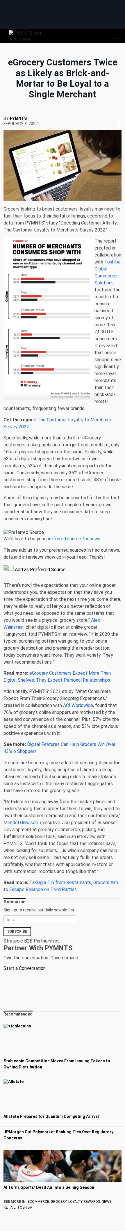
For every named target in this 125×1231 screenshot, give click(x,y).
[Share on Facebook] (115, 116)
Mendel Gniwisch (20, 822)
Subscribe (17, 931)
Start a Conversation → (27, 968)
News (106, 1202)
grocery (59, 1202)
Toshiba (24, 1207)
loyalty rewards (84, 1202)
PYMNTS (18, 118)
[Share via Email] (121, 116)
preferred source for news (73, 538)
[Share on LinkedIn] (119, 116)
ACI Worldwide (78, 705)
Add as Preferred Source (40, 569)
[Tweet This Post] (117, 116)
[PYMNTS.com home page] (29, 35)
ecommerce (38, 1202)
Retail (9, 1207)
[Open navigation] (115, 36)
